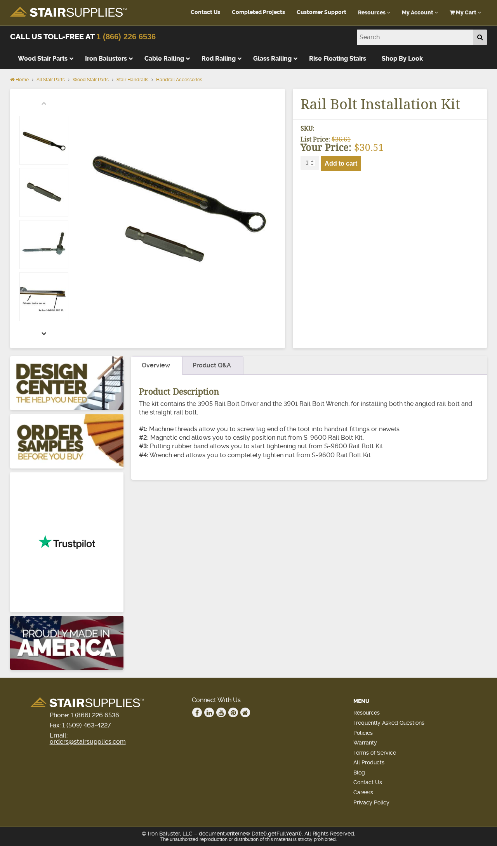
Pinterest (233, 712)
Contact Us (205, 12)
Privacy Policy (371, 802)
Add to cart (341, 163)
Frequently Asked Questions (388, 723)
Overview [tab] (156, 365)
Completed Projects (258, 12)
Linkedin (209, 712)
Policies (363, 733)
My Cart (466, 12)
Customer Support (321, 12)
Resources (372, 12)
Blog (359, 772)
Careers (363, 792)
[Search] (480, 37)
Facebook (197, 712)
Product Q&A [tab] (212, 365)
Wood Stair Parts (91, 79)
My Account (418, 12)
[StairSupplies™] (68, 12)
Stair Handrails (132, 79)
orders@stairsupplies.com (88, 741)
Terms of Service (374, 753)
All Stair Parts (50, 79)
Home (21, 79)
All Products (368, 762)
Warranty (365, 742)
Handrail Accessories (179, 79)
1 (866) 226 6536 (126, 36)
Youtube (221, 712)
